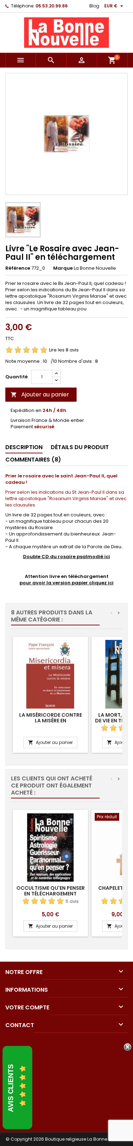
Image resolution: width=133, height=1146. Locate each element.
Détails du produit (80, 447)
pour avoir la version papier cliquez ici (66, 582)
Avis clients (11, 1088)
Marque (63, 268)
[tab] (24, 447)
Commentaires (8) (33, 459)
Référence (17, 268)
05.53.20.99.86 (51, 6)
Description (24, 447)
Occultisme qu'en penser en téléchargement (50, 890)
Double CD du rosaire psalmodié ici (66, 556)
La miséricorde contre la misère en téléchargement (50, 720)
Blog (94, 6)
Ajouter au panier (40, 394)
